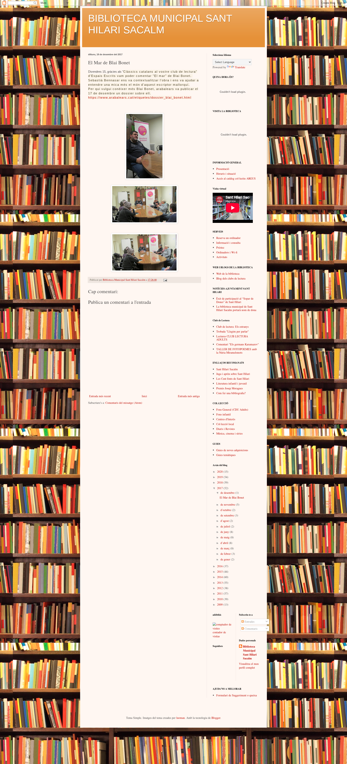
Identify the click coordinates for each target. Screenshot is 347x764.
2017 (220, 488)
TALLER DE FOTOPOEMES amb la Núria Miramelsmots (236, 350)
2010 (220, 599)
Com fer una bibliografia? (231, 393)
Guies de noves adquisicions (232, 450)
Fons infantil (223, 414)
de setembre (227, 515)
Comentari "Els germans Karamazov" (237, 344)
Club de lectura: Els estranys (232, 326)
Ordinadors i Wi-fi (226, 252)
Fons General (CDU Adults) (232, 409)
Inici (144, 396)
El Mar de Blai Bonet (232, 497)
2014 (220, 577)
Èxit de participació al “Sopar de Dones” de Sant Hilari (234, 300)
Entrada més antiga (189, 396)
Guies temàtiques (226, 455)
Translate (240, 67)
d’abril (224, 543)
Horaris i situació (226, 173)
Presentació (222, 169)
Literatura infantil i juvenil (231, 383)
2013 (220, 582)
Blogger (215, 718)
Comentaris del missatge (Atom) (123, 403)
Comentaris (250, 628)
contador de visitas (219, 634)
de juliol (225, 526)
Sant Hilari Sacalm (227, 369)
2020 (220, 471)
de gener (225, 559)
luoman (180, 718)
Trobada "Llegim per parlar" (232, 331)
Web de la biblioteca (227, 273)
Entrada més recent (100, 396)
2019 (220, 477)
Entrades (249, 621)
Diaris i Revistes (225, 429)
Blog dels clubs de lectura (230, 278)
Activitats (221, 257)
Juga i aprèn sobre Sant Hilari (233, 374)
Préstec (220, 247)
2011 (220, 593)
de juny (225, 532)
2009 (220, 604)
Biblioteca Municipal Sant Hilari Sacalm (250, 652)
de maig (225, 537)
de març (225, 548)
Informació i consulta (228, 243)
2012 (220, 588)
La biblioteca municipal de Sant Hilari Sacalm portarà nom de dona (236, 308)
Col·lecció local (225, 424)
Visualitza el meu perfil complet (249, 666)
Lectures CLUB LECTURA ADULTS (232, 338)
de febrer (226, 554)
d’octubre (226, 510)
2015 (220, 571)
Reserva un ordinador (228, 238)
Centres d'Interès (225, 419)
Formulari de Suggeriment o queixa (236, 695)
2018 (220, 482)
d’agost (225, 521)
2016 (220, 566)
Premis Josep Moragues (229, 388)
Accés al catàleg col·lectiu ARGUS (236, 178)
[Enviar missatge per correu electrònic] (165, 280)
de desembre (227, 493)
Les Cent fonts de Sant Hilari (232, 378)
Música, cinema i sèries (229, 433)
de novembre (228, 504)
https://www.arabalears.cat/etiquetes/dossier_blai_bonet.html (139, 97)
